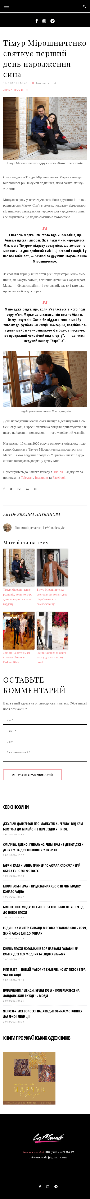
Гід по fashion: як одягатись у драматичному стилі (52, 657)
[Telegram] (52, 21)
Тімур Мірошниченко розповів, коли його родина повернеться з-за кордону (18, 596)
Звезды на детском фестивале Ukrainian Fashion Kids (17, 657)
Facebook (59, 477)
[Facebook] (36, 21)
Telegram (27, 477)
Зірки (8, 89)
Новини (21, 89)
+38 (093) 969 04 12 (59, 1152)
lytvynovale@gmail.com (48, 1157)
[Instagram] (44, 21)
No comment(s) (46, 83)
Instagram (41, 477)
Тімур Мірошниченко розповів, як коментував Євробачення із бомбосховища (52, 596)
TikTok (58, 472)
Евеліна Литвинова (38, 514)
